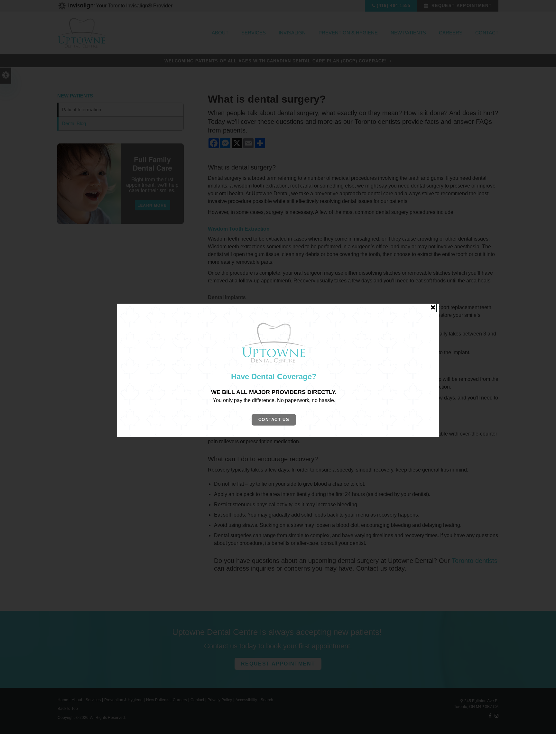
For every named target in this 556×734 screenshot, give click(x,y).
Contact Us (273, 419)
